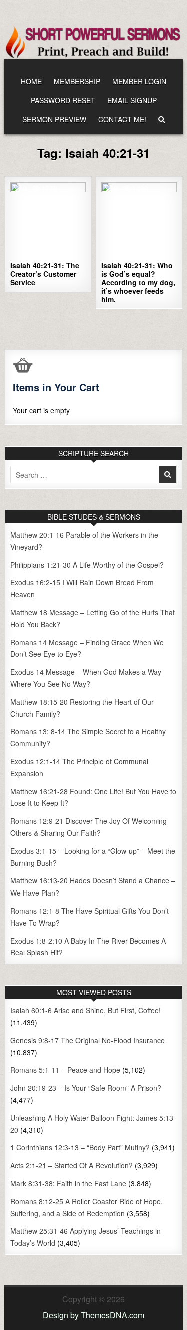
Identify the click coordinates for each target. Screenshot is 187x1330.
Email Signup (132, 100)
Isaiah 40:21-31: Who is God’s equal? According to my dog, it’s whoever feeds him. (138, 282)
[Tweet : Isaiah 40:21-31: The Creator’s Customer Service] (26, 251)
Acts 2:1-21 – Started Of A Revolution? (71, 1165)
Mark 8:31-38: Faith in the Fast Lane (68, 1183)
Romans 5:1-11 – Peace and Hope (65, 1070)
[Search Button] (161, 119)
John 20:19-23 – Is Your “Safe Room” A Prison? (85, 1088)
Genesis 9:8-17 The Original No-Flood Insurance (87, 1040)
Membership (77, 81)
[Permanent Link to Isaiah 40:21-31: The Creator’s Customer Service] (48, 220)
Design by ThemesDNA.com (93, 1315)
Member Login (139, 81)
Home (31, 81)
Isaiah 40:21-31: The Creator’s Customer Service (44, 273)
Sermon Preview (54, 119)
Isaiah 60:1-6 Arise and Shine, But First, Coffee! (85, 1010)
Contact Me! (122, 119)
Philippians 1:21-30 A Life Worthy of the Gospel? (87, 565)
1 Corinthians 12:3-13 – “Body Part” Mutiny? (80, 1147)
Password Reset (63, 100)
